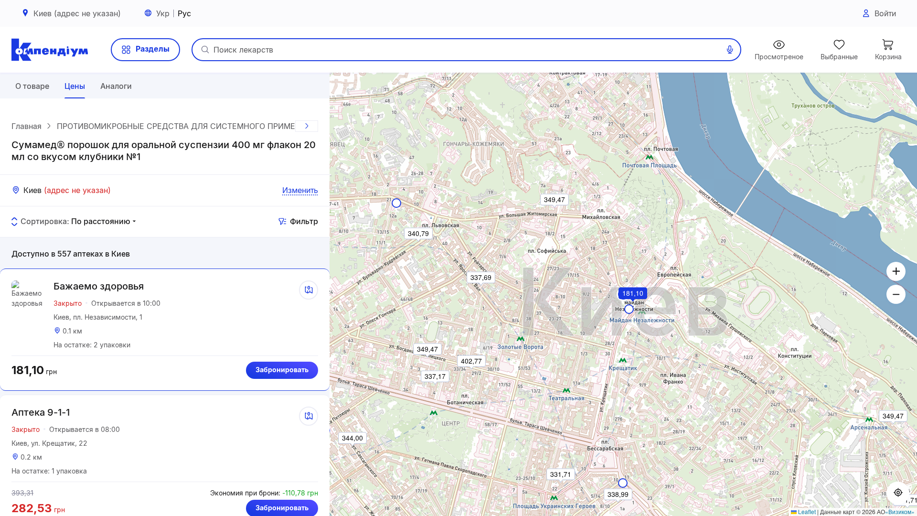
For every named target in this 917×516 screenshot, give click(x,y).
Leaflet (806, 511)
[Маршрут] (308, 290)
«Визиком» (900, 511)
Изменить (300, 190)
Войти (885, 13)
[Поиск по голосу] (729, 49)
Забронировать (282, 370)
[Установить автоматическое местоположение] (897, 493)
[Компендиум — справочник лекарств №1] (49, 49)
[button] (633, 306)
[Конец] (306, 126)
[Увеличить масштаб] (896, 271)
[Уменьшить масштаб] (896, 294)
